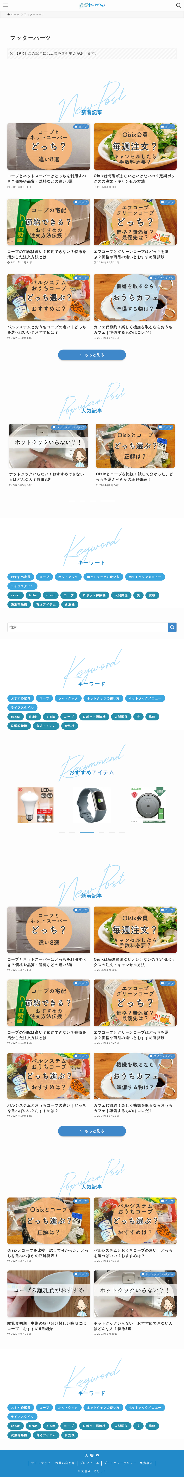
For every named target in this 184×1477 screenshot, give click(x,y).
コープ (44, 577)
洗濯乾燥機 (19, 604)
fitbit (33, 595)
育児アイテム (46, 604)
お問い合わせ (65, 1463)
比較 (152, 595)
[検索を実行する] (172, 627)
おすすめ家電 (21, 577)
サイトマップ (41, 1463)
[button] (62, 832)
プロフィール (89, 1463)
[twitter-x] (87, 1455)
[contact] (97, 1455)
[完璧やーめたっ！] (92, 5)
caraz (15, 595)
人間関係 (121, 595)
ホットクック (68, 577)
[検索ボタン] (178, 5)
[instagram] (92, 1455)
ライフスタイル (22, 586)
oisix (50, 595)
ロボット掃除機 (94, 595)
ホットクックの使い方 (103, 577)
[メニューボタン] (5, 5)
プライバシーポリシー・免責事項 (128, 1463)
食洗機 (70, 604)
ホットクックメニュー (145, 577)
